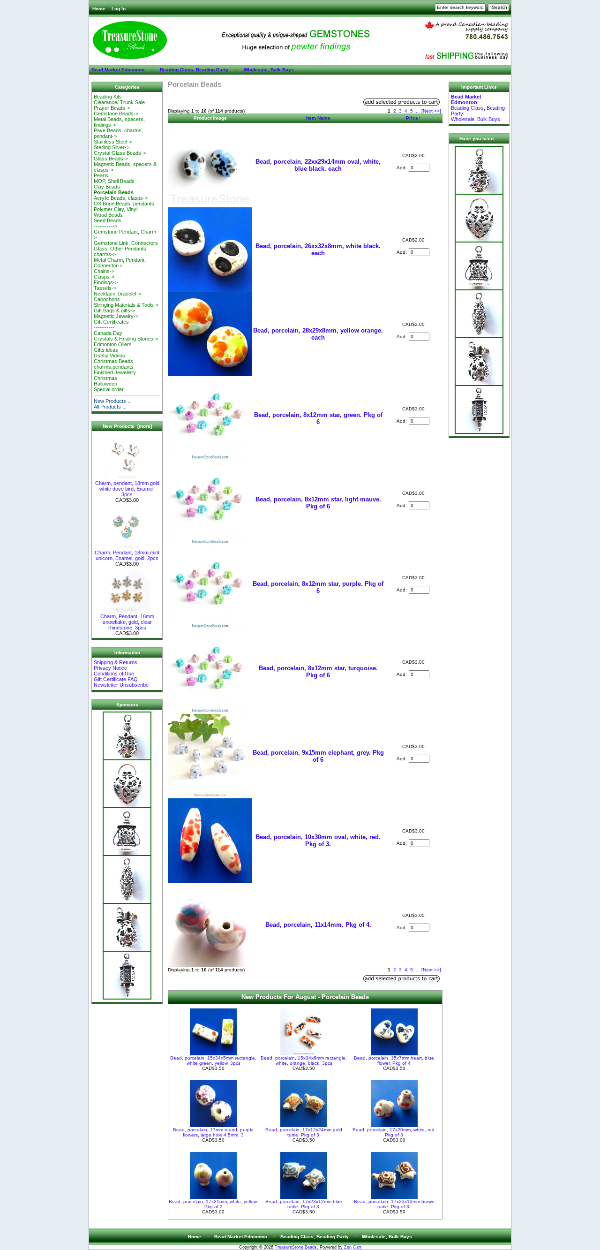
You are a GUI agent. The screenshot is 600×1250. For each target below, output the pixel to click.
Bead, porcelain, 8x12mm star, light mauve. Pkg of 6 (318, 503)
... (416, 111)
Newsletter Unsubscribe (121, 685)
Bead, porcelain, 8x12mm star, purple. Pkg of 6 (318, 587)
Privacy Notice (110, 668)
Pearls (101, 175)
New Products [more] (127, 426)
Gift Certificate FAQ (116, 679)
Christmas (105, 378)
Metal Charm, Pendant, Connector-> (120, 262)
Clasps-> (104, 277)
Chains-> (104, 271)
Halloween (105, 383)
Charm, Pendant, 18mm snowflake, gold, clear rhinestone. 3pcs (127, 622)
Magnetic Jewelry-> (116, 316)
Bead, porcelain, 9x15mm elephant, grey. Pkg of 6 (318, 756)
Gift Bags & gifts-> (114, 310)
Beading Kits (108, 96)
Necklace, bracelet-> (117, 293)
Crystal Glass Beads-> (120, 153)
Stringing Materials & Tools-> (126, 305)
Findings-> (106, 282)
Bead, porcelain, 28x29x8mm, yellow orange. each (318, 334)
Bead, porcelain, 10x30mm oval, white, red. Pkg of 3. (318, 840)
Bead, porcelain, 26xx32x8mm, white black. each (318, 249)
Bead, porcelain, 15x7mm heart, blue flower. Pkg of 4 (394, 1060)
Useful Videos (109, 355)
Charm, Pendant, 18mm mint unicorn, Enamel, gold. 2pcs (127, 555)
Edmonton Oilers (113, 344)
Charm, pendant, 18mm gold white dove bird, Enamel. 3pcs (127, 488)
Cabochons (107, 299)
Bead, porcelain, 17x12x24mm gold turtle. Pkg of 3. (303, 1132)
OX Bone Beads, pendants (124, 203)
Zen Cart (352, 1247)
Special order (109, 389)
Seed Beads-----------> (107, 223)
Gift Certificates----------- (111, 324)
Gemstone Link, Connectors (126, 243)
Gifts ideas (106, 350)
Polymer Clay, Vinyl (115, 209)
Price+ (413, 118)
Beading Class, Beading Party (194, 69)
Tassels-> (105, 288)
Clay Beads (107, 186)
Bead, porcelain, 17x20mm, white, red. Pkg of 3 (394, 1132)
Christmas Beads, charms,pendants (114, 364)
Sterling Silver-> (111, 147)
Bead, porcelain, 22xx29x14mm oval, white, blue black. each (318, 165)
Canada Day (108, 333)
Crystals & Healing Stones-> (126, 338)
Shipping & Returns (115, 662)
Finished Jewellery (115, 372)
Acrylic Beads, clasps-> (121, 198)
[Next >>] (431, 111)
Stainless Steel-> (113, 141)
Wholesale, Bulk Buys (269, 69)
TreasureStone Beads (296, 1247)
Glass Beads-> (111, 158)
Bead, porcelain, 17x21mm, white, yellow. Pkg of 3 (213, 1204)
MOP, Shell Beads (114, 181)
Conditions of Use (114, 673)
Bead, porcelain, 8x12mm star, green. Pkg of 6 (318, 418)
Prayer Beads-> (112, 108)
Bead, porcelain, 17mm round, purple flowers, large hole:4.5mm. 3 (213, 1132)
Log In (119, 8)
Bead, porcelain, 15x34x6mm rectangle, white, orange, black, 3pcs (304, 1060)
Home (98, 8)
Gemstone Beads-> (116, 113)
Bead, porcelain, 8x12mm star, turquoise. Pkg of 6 (318, 672)
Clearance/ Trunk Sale (119, 102)
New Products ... (113, 401)
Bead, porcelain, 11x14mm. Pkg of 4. (318, 924)
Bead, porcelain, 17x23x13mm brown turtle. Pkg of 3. (394, 1204)
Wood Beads (108, 215)
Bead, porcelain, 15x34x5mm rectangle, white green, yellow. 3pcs (213, 1060)
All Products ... (110, 406)
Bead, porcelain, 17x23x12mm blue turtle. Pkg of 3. (303, 1204)
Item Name (318, 118)
